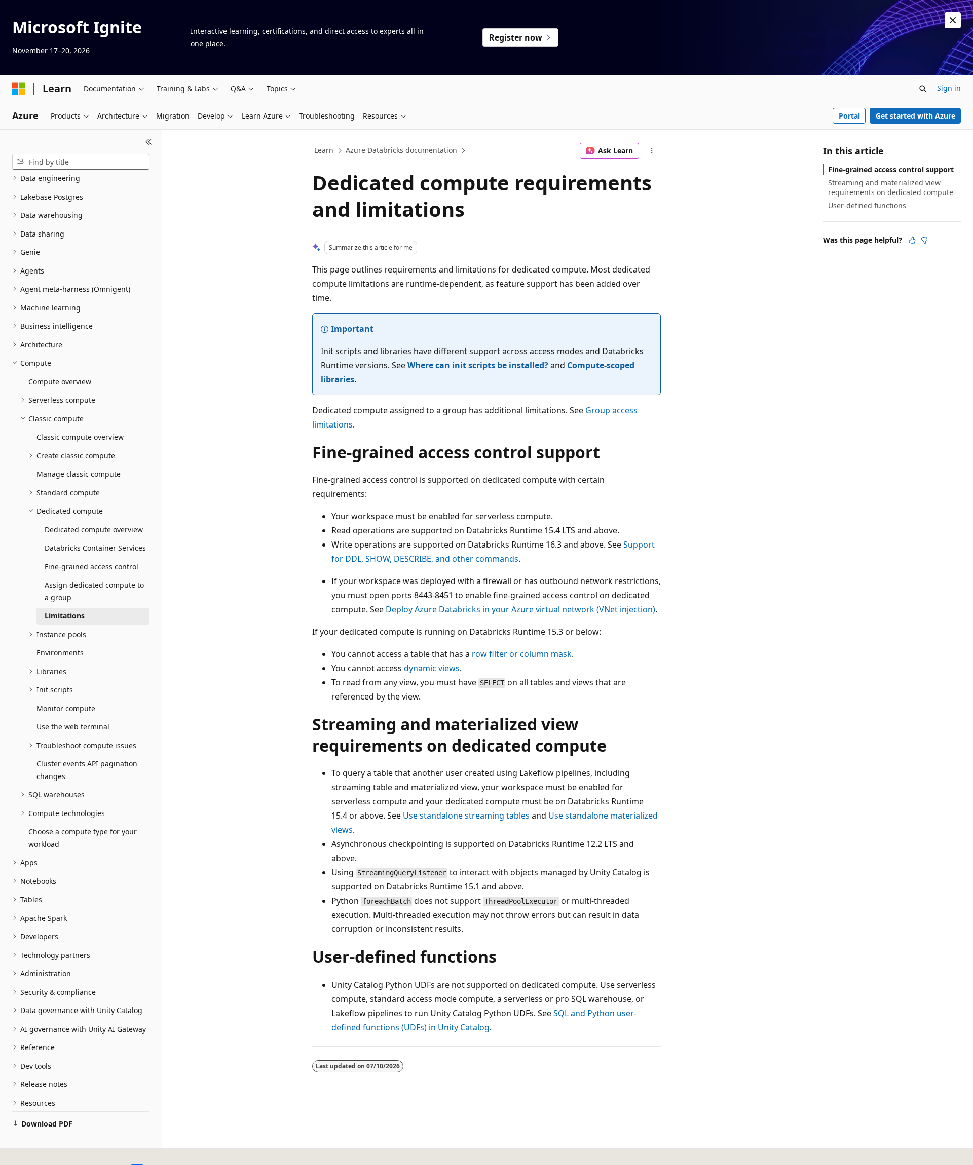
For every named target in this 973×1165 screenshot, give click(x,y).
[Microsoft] (18, 88)
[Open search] (923, 89)
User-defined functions (867, 205)
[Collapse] (149, 142)
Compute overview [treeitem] (59, 381)
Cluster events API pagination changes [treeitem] (86, 770)
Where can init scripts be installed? (477, 365)
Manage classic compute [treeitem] (78, 474)
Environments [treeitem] (60, 652)
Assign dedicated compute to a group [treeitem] (94, 591)
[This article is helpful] (912, 240)
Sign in (949, 88)
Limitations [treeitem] (65, 615)
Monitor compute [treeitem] (65, 708)
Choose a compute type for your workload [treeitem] (82, 838)
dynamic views (432, 668)
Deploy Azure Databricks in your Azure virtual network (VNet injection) (520, 609)
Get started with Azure (915, 116)
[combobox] (80, 162)
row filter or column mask (522, 653)
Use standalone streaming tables (466, 815)
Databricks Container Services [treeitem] (95, 548)
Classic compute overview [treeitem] (80, 437)
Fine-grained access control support (891, 169)
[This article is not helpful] (924, 240)
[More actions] (652, 151)
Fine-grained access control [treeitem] (91, 566)
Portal (849, 116)
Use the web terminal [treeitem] (72, 726)
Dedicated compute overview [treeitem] (94, 529)
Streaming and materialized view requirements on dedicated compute (890, 187)
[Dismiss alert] (953, 20)
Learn (323, 150)
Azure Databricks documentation (401, 150)
